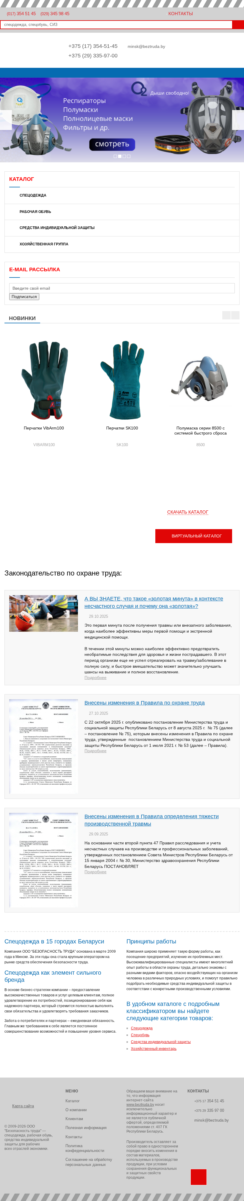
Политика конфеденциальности (84, 1148)
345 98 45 (54, 13)
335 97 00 (209, 1110)
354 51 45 (21, 13)
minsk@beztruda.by (146, 46)
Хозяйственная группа (44, 244)
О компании (76, 1110)
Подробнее (96, 677)
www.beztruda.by (140, 1105)
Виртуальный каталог (197, 536)
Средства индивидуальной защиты (57, 228)
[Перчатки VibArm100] (44, 380)
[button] (6, 120)
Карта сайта (23, 1106)
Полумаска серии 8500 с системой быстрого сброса (200, 431)
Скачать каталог (187, 512)
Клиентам (74, 1119)
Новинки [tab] (22, 318)
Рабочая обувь (35, 212)
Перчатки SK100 (122, 428)
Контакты (180, 13)
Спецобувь (140, 1035)
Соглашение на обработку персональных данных (88, 1161)
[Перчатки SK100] (122, 380)
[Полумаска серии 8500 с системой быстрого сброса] (200, 380)
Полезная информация (86, 1127)
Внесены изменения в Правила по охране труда (145, 703)
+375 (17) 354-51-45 (93, 46)
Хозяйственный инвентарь (153, 1049)
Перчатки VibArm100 (44, 428)
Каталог (72, 1101)
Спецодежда (33, 195)
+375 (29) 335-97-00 (93, 56)
